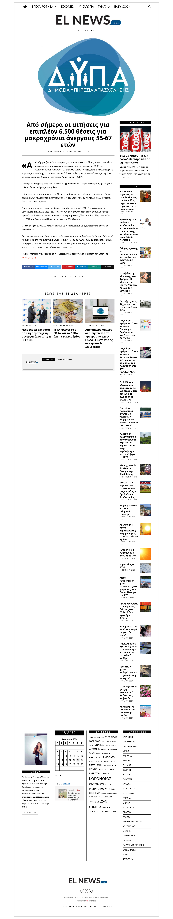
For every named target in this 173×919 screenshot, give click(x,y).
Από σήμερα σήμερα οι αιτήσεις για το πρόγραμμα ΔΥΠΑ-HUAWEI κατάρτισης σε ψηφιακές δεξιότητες (99, 338)
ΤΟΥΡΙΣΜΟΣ (95, 811)
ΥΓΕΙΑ (109, 811)
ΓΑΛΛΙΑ (91, 745)
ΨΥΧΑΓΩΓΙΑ (86, 6)
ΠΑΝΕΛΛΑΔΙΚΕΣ (112, 793)
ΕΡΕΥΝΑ (93, 769)
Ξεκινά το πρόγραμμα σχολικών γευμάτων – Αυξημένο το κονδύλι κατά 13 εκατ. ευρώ (129, 416)
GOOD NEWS (111, 737)
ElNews (64, 906)
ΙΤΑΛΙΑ (112, 769)
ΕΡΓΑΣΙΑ (86, 152)
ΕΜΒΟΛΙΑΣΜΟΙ (103, 753)
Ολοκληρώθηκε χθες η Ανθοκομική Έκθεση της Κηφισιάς (128, 692)
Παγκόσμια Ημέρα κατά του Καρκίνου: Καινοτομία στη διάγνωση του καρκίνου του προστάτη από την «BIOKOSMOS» (129, 360)
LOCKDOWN (95, 741)
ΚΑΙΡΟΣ (93, 773)
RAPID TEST (106, 741)
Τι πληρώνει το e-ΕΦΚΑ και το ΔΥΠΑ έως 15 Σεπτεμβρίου (66, 333)
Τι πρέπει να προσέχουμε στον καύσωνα (128, 552)
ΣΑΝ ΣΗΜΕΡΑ (129, 849)
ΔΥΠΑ (53, 276)
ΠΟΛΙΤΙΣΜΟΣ (95, 802)
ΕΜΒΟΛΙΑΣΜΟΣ (96, 757)
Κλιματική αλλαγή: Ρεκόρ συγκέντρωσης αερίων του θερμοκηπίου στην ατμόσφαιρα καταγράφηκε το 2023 (128, 445)
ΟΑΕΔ (113, 789)
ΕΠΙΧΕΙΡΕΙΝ (105, 765)
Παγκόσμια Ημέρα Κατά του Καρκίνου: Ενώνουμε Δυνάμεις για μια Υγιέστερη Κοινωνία (129, 329)
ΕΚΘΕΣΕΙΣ (127, 779)
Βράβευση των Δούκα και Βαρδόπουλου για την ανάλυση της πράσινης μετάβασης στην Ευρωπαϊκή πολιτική (129, 229)
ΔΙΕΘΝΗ (94, 749)
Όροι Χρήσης (94, 906)
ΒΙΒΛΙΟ (126, 760)
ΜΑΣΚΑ (108, 784)
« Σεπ (58, 775)
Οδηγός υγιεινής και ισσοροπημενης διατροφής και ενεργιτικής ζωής (129, 255)
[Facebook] (82, 891)
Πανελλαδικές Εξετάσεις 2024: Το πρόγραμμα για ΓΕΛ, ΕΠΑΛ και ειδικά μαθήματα (128, 651)
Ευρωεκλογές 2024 (127, 566)
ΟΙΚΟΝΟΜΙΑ (94, 793)
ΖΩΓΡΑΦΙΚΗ (128, 807)
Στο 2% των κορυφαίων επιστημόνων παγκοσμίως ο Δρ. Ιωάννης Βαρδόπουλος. (128, 490)
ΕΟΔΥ (91, 761)
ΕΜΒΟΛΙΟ (109, 757)
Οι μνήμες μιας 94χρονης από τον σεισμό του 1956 (128, 306)
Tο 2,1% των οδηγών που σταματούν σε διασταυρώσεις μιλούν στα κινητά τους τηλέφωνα (128, 391)
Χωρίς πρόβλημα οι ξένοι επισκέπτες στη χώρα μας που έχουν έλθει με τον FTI (129, 586)
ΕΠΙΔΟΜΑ (97, 762)
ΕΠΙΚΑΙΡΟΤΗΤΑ (42, 6)
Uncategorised (130, 746)
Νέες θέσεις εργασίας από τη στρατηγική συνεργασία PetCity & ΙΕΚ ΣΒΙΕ (36, 335)
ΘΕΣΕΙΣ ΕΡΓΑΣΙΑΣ (77, 276)
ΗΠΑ (100, 769)
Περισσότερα (30, 813)
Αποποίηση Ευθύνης (78, 906)
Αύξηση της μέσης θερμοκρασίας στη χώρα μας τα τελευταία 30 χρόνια (129, 532)
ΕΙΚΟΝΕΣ (67, 6)
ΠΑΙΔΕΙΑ (103, 793)
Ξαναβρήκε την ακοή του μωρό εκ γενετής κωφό (128, 631)
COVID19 (101, 737)
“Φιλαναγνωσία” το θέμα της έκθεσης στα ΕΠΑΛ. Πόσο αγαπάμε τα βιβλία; (129, 611)
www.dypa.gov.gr (29, 257)
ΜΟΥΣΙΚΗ (127, 831)
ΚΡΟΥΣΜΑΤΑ (96, 784)
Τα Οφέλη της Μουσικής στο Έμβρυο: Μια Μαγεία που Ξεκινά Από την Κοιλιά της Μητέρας (128, 282)
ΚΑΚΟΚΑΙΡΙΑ (103, 773)
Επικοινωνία (107, 906)
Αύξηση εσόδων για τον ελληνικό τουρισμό (128, 510)
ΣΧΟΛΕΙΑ (106, 807)
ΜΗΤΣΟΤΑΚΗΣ (104, 789)
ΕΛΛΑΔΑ (93, 753)
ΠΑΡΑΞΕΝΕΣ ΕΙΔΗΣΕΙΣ (100, 796)
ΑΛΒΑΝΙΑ (113, 741)
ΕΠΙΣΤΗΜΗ (95, 765)
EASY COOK (122, 6)
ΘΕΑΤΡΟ (105, 769)
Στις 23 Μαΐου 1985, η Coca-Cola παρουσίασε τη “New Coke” (135, 159)
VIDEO (126, 751)
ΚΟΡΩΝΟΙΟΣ (100, 778)
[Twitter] (86, 891)
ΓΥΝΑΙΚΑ (104, 6)
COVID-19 (93, 737)
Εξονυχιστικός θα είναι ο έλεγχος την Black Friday (128, 470)
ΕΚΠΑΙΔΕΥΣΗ (112, 749)
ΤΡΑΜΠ (104, 812)
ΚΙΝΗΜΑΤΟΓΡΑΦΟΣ (132, 821)
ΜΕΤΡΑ (93, 788)
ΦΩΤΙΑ (115, 812)
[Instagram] (91, 891)
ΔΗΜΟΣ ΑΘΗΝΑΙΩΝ (110, 745)
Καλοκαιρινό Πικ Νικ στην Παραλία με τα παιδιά (128, 711)
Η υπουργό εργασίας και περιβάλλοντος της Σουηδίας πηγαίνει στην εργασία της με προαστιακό (128, 200)
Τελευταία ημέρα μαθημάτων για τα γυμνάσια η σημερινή (128, 672)
